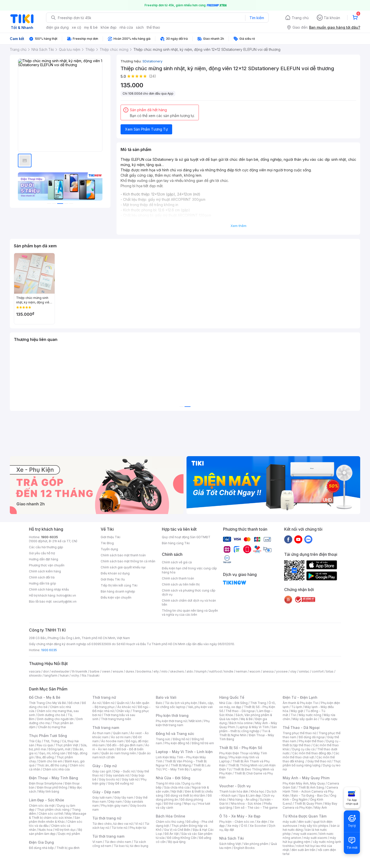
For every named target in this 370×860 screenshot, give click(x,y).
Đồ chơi (73, 703)
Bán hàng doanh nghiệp (118, 591)
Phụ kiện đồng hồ (177, 743)
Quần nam (120, 733)
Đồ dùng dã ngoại (312, 737)
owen (106, 671)
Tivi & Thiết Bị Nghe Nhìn (244, 733)
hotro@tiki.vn (66, 595)
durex (130, 671)
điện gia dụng (57, 27)
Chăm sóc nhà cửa (56, 769)
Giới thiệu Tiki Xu (113, 579)
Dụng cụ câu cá (303, 749)
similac (304, 671)
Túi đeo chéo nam (118, 842)
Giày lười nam (102, 797)
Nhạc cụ (190, 803)
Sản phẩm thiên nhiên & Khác (54, 820)
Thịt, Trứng (51, 741)
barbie (94, 671)
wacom (254, 671)
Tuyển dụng (109, 549)
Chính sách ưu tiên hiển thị (181, 584)
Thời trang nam (105, 727)
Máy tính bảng (49, 791)
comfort (318, 671)
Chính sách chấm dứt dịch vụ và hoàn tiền (189, 602)
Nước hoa (45, 830)
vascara (35, 671)
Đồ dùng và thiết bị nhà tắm (185, 795)
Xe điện (261, 822)
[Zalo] (308, 539)
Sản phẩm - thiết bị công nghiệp (248, 729)
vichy (75, 675)
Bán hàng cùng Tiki (176, 543)
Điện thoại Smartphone (45, 783)
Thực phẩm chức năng (53, 809)
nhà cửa (126, 27)
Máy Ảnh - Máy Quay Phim (306, 778)
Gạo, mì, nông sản (52, 753)
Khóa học (257, 791)
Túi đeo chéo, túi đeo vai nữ (112, 824)
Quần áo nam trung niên (118, 753)
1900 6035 (49, 650)
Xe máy (232, 826)
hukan (64, 675)
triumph (201, 671)
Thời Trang (258, 703)
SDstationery (152, 61)
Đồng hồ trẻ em (203, 743)
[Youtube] (298, 539)
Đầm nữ (108, 703)
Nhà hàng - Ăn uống (243, 799)
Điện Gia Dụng (41, 842)
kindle (228, 671)
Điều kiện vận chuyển (116, 597)
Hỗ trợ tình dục (65, 830)
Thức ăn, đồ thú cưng (52, 765)
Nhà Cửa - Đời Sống (173, 778)
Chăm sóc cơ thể (51, 813)
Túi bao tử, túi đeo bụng (131, 846)
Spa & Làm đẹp (250, 795)
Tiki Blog (107, 543)
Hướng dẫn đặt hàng (43, 559)
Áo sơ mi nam (121, 737)
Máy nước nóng (310, 715)
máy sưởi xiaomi (315, 838)
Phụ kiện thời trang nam (183, 723)
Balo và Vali (166, 697)
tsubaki (94, 675)
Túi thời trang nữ (106, 818)
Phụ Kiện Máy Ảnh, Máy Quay (304, 783)
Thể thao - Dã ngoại (240, 711)
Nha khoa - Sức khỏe (246, 803)
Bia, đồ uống (45, 757)
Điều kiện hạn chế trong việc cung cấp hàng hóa (189, 570)
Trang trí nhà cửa (168, 783)
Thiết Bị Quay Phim (308, 803)
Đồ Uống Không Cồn (182, 838)
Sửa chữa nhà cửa (177, 787)
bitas (330, 671)
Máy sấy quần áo (304, 719)
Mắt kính (195, 721)
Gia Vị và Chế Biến (177, 830)
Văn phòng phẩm (255, 844)
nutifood (215, 671)
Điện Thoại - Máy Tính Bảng (53, 778)
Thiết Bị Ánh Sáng (311, 787)
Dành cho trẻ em (50, 761)
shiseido (35, 675)
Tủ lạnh (296, 707)
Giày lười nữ (130, 779)
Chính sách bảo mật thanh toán (123, 555)
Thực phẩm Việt (66, 745)
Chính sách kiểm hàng (45, 571)
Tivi (293, 715)
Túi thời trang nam (108, 836)
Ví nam (97, 842)
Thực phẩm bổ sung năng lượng (312, 763)
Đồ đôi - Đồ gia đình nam (125, 745)
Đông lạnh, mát (59, 749)
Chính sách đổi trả (42, 577)
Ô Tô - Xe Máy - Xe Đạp (240, 816)
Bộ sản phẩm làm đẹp (55, 832)
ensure (118, 671)
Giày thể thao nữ (319, 761)
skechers (177, 671)
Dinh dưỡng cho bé (51, 715)
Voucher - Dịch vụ (234, 786)
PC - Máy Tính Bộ (176, 769)
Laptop (196, 769)
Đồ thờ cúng (172, 803)
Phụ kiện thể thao (311, 741)
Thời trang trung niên (116, 719)
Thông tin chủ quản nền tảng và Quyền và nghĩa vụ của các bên (190, 612)
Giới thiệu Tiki (110, 537)
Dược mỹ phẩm (69, 834)
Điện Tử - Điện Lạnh (300, 697)
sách (140, 27)
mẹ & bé (91, 27)
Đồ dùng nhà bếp (41, 848)
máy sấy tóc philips (314, 826)
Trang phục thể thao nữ (299, 733)
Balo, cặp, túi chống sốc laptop (185, 705)
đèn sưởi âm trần (303, 850)
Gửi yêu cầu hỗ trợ (42, 553)
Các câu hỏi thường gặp (46, 547)
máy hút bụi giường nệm (309, 840)
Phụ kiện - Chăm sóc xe (236, 822)
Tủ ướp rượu (328, 719)
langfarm (50, 675)
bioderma (144, 671)
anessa (268, 671)
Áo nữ (96, 703)
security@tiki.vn (65, 601)
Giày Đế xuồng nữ (120, 783)
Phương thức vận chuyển (46, 565)
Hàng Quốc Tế (231, 697)
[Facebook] (288, 539)
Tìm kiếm (256, 18)
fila (84, 675)
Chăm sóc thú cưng (170, 822)
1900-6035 (49, 537)
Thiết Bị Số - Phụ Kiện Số (240, 748)
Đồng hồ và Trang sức (175, 733)
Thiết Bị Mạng (181, 765)
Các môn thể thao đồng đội (311, 753)
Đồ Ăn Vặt (172, 834)
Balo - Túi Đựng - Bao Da (309, 795)
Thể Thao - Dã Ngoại (301, 727)
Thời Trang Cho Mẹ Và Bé (47, 703)
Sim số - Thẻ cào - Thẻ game (256, 807)
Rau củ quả (45, 745)
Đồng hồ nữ (181, 739)
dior (46, 671)
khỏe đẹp (109, 27)
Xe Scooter (258, 826)
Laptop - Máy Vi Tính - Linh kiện (184, 752)
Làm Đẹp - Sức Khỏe (46, 800)
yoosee (282, 671)
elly (156, 671)
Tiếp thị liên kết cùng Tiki (119, 585)
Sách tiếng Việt (230, 844)
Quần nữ (123, 703)
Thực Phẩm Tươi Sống (48, 735)
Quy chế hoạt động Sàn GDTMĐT (186, 537)
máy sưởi (289, 822)
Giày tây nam (123, 797)
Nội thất (176, 791)
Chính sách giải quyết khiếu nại (123, 567)
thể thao (153, 27)
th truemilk (79, 671)
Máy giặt (297, 711)
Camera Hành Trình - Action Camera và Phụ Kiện (310, 791)
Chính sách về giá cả (177, 562)
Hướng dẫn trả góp (42, 583)
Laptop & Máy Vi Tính (253, 727)
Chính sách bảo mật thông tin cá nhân (128, 561)
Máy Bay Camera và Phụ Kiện (310, 805)
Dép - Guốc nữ (124, 771)
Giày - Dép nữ (104, 766)
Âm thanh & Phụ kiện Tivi (300, 703)
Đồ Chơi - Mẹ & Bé (44, 697)
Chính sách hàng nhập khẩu (49, 589)
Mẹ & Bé (247, 719)
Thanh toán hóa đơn (233, 791)
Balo (159, 703)
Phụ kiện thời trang (172, 715)
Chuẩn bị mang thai (52, 727)
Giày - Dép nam (106, 792)
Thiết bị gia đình (68, 848)
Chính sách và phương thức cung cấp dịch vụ (188, 592)
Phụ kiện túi (138, 828)
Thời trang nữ (104, 697)
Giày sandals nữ (117, 775)
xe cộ (76, 27)
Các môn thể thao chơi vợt (311, 755)
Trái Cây (35, 741)
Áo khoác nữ (126, 707)
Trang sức (163, 739)
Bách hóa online (241, 723)
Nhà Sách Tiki (231, 838)
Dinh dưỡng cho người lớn (55, 719)
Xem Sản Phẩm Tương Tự (146, 129)
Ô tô (244, 826)
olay (293, 671)
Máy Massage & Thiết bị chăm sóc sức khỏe (57, 815)
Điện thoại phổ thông (52, 787)
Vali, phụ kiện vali (200, 707)
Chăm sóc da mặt (42, 805)
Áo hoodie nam (112, 741)
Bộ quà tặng (177, 842)
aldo (190, 671)
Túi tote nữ (119, 828)
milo (164, 671)
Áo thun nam (101, 733)
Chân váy (123, 711)
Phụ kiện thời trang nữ (171, 721)
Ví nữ (138, 824)
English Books (244, 848)
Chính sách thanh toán (178, 578)
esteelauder (60, 671)
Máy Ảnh (320, 807)
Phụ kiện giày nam (114, 805)
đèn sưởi (304, 822)
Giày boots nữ (109, 779)
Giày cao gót (101, 771)
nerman (241, 671)
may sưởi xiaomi (305, 834)
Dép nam (115, 801)
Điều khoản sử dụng (115, 573)
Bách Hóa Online (170, 816)
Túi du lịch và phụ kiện (181, 703)
